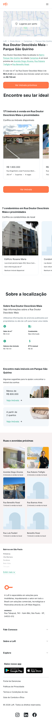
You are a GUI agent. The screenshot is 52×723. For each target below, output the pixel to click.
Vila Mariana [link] (8, 557)
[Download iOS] (34, 671)
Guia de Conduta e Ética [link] (13, 697)
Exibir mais (8, 572)
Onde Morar (15, 41)
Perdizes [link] (6, 560)
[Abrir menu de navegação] (47, 4)
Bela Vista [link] (7, 563)
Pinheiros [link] (6, 554)
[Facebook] (34, 715)
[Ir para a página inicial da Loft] (6, 4)
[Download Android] (14, 671)
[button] (26, 629)
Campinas (28, 41)
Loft (5, 41)
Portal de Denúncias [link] (12, 681)
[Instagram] (17, 715)
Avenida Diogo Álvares (23, 61)
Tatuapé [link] (6, 566)
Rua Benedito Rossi (20, 64)
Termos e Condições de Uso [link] (15, 692)
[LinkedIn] (26, 715)
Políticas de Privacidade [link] (13, 686)
